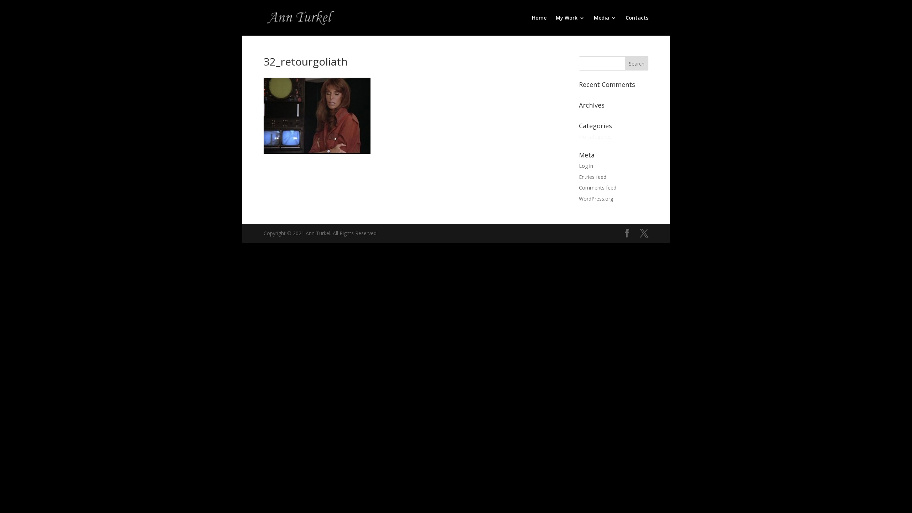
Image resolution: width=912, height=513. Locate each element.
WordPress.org (596, 198)
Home (539, 18)
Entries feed (592, 176)
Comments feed (597, 187)
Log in (586, 165)
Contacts (637, 18)
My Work (566, 18)
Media (601, 18)
